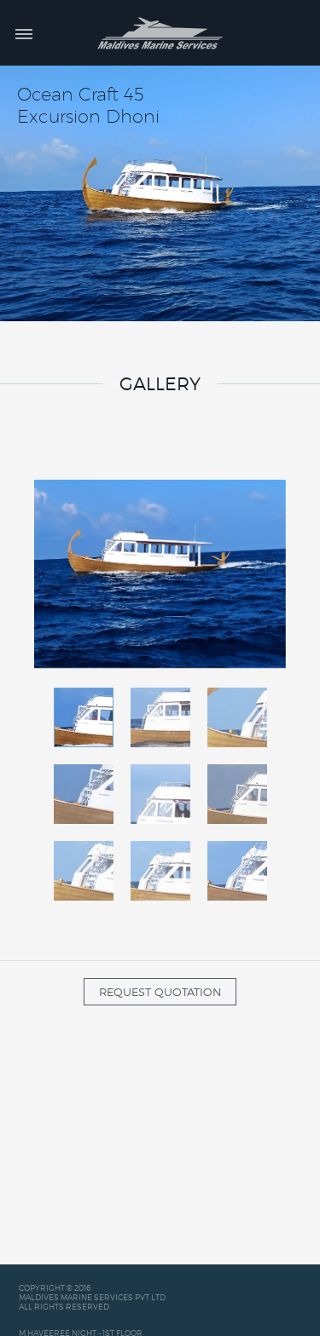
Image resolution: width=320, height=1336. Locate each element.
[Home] (160, 33)
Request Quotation (160, 992)
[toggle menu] (24, 33)
